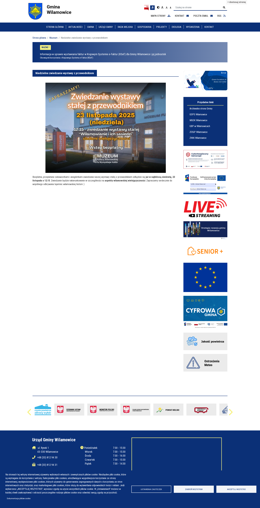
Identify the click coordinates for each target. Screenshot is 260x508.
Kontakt (209, 27)
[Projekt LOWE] (205, 183)
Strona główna (55, 27)
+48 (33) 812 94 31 (47, 464)
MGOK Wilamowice (198, 120)
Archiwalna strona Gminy (201, 108)
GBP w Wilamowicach (200, 126)
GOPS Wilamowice (198, 114)
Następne (230, 413)
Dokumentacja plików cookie (19, 498)
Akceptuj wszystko (236, 489)
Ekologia (176, 27)
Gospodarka (144, 27)
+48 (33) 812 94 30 (47, 457)
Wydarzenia (193, 27)
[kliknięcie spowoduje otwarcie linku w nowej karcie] (168, 410)
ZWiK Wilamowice (198, 137)
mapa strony (158, 15)
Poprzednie (29, 413)
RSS (219, 15)
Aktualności (75, 27)
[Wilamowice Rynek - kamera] (205, 207)
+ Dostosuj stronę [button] (237, 2)
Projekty (161, 27)
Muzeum (53, 37)
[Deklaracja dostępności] (152, 7)
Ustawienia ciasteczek (151, 489)
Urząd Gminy (106, 27)
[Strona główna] (52, 11)
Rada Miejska (125, 27)
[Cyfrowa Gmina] (205, 312)
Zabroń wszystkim (194, 489)
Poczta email (201, 15)
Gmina (90, 27)
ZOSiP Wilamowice (198, 132)
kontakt (180, 15)
